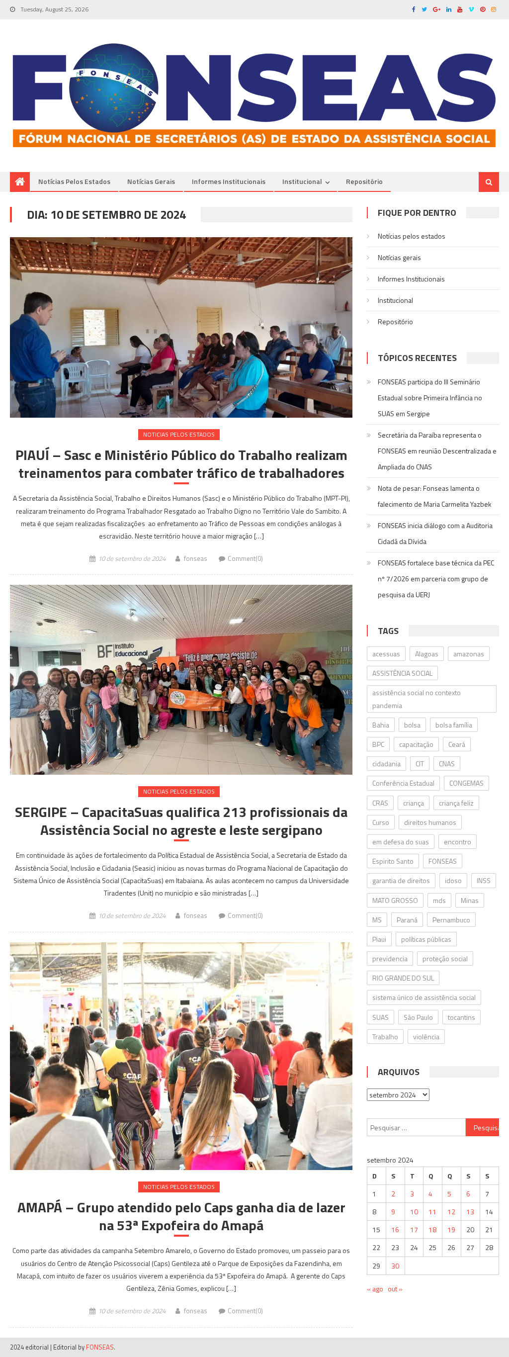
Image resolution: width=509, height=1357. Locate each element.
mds (439, 900)
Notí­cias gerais (151, 181)
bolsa (412, 725)
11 (432, 1211)
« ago (375, 1288)
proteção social (445, 958)
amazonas (468, 653)
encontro (457, 841)
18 (432, 1229)
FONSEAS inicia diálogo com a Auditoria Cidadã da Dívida (435, 533)
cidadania (386, 763)
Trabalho (385, 1036)
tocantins (461, 1017)
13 (470, 1211)
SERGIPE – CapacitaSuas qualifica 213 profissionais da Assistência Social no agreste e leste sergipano (181, 821)
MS (377, 919)
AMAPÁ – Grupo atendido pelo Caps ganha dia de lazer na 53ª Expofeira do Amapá (181, 1216)
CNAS (447, 763)
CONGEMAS (466, 783)
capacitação (416, 744)
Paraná (407, 919)
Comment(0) (245, 558)
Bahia (380, 725)
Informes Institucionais (228, 181)
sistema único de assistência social (424, 997)
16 (395, 1229)
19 (451, 1229)
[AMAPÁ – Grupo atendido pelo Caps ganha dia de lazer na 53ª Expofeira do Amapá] (181, 1056)
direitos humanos (430, 822)
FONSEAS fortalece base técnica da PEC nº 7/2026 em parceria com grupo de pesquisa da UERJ (436, 578)
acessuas (386, 653)
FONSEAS (442, 861)
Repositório (364, 181)
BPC (378, 744)
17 (414, 1229)
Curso (380, 822)
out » (395, 1288)
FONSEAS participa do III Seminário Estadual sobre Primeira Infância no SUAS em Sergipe (430, 397)
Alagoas (426, 653)
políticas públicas (426, 939)
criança (413, 803)
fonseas (195, 558)
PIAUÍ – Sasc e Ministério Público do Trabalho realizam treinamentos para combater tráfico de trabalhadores (181, 464)
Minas (470, 900)
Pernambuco (451, 919)
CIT (420, 763)
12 (451, 1211)
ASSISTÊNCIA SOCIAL (402, 673)
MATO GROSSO (395, 900)
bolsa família (453, 725)
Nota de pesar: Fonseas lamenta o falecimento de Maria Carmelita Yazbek (435, 496)
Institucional (302, 181)
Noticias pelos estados (179, 434)
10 (414, 1211)
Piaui (379, 939)
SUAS (380, 1017)
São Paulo (418, 1017)
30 (395, 1266)
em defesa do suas (400, 841)
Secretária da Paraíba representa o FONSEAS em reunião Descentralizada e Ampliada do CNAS (437, 451)
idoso (453, 880)
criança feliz (456, 803)
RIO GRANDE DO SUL (403, 978)
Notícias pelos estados (74, 181)
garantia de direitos (401, 880)
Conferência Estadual (403, 783)
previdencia (390, 958)
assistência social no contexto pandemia (416, 698)
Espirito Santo (393, 861)
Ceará (456, 744)
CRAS (380, 803)
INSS (484, 880)
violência (426, 1036)
